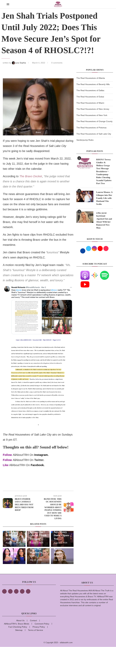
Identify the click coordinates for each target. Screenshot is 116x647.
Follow (7, 454)
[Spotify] (104, 272)
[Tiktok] (22, 591)
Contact (33, 620)
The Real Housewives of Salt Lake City (93, 134)
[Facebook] (4, 591)
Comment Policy (42, 624)
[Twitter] (10, 591)
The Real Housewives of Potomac (91, 127)
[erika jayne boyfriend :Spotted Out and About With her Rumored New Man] (84, 217)
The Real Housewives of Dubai (90, 97)
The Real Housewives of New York (91, 115)
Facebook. (38, 465)
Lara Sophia (20, 63)
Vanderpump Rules (85, 140)
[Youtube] (85, 281)
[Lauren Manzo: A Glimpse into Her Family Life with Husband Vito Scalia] (84, 196)
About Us (20, 620)
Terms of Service (35, 630)
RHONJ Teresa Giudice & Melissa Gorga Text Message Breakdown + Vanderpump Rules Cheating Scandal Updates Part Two (103, 171)
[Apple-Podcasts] (85, 272)
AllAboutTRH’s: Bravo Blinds (16, 624)
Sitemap (18, 630)
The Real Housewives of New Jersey (92, 109)
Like (5, 465)
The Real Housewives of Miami (90, 103)
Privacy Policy (39, 627)
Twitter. (39, 460)
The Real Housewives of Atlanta (90, 78)
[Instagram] (16, 591)
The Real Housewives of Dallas (90, 90)
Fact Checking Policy (17, 627)
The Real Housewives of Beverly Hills (93, 84)
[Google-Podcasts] (94, 272)
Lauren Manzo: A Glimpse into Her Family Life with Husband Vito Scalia (104, 198)
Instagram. (41, 454)
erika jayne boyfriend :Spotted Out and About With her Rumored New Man (104, 220)
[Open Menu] (8, 4)
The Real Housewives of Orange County (94, 121)
